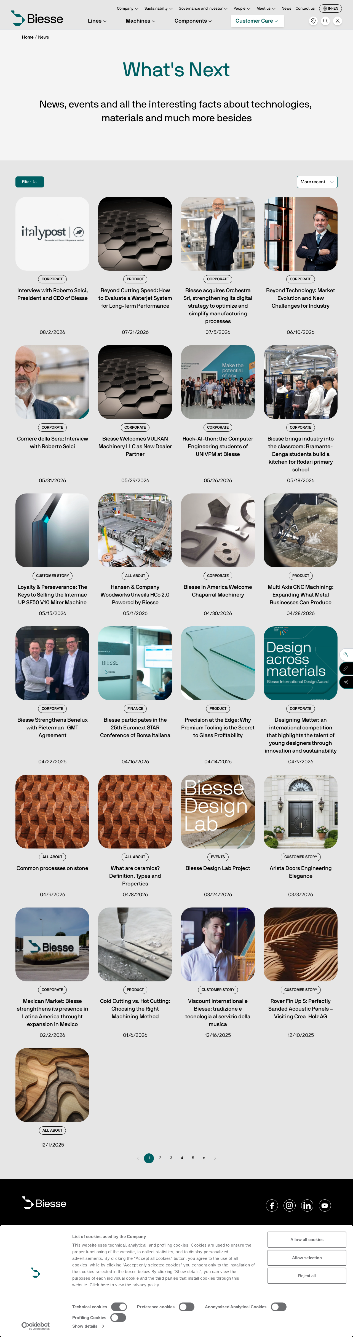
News (286, 8)
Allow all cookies (306, 1239)
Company (125, 8)
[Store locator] (313, 21)
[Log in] (337, 21)
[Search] (325, 21)
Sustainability (156, 8)
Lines (94, 21)
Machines (138, 21)
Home (28, 37)
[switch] (186, 1307)
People (239, 8)
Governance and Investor (201, 8)
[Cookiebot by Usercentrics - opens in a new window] (36, 1326)
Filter (26, 182)
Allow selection (307, 1257)
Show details (84, 1326)
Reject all (307, 1275)
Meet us (263, 8)
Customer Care (254, 21)
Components (191, 21)
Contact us (305, 8)
